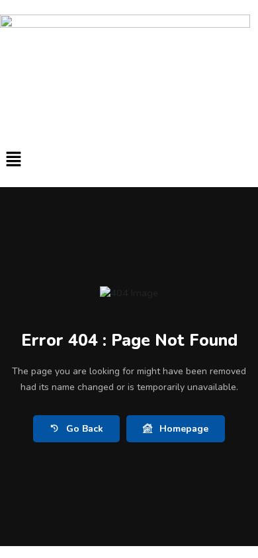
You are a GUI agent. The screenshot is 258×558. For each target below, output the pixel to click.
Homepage (183, 428)
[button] (129, 159)
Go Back (84, 428)
